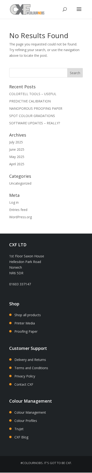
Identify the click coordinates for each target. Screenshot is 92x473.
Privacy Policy (24, 376)
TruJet (19, 429)
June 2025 (16, 149)
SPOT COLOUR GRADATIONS (32, 115)
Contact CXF (23, 384)
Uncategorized (20, 183)
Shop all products (27, 315)
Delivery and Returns (30, 359)
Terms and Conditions (31, 368)
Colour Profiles (25, 420)
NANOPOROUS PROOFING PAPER (35, 108)
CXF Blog (21, 437)
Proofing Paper (26, 331)
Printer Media (24, 323)
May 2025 (16, 156)
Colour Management (30, 412)
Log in (14, 202)
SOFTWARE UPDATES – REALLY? (34, 123)
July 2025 (16, 142)
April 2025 (16, 164)
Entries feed (18, 209)
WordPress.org (20, 217)
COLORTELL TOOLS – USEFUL (32, 94)
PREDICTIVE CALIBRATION (30, 101)
